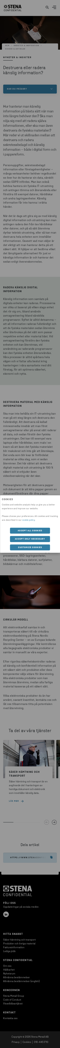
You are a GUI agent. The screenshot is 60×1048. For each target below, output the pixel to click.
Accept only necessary (30, 539)
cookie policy (28, 520)
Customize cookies (30, 547)
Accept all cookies (30, 531)
